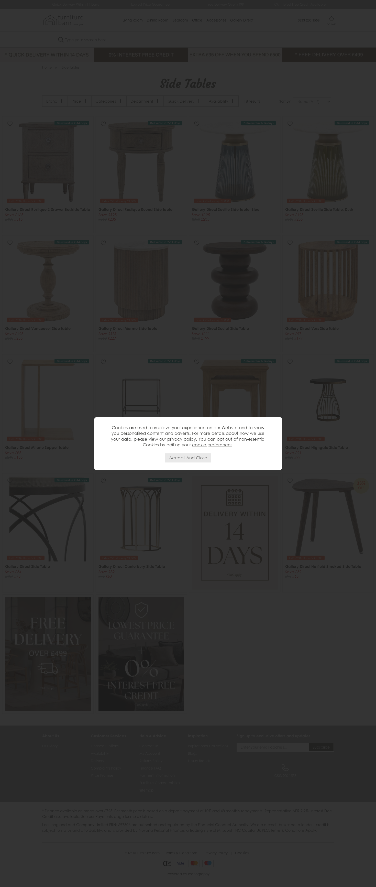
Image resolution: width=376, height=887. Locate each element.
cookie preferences (212, 444)
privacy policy (181, 439)
